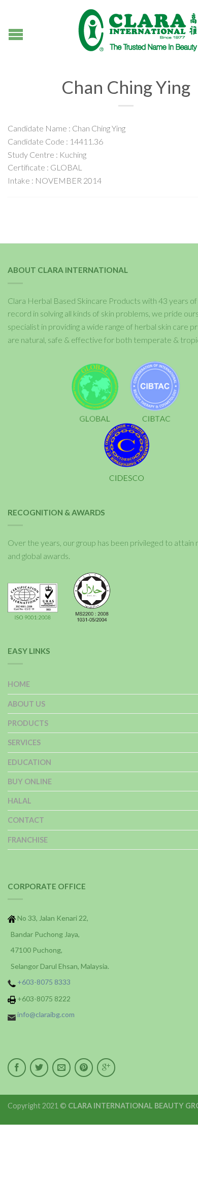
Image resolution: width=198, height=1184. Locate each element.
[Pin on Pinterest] (84, 1067)
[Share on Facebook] (17, 1067)
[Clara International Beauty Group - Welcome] (126, 30)
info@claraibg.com (46, 1014)
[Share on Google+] (106, 1067)
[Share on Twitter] (39, 1067)
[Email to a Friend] (61, 1067)
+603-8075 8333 (44, 982)
